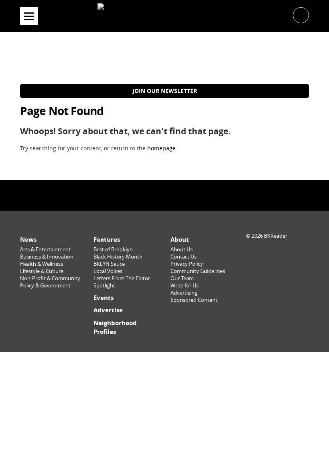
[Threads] (185, 195)
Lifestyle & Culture (41, 271)
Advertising (184, 292)
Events (103, 297)
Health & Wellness (41, 264)
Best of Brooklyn (113, 249)
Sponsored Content (194, 300)
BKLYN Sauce (109, 264)
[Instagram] (164, 195)
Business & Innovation (46, 256)
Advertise (108, 310)
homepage (161, 148)
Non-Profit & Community (50, 278)
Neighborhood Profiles (115, 327)
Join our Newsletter (164, 91)
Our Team (182, 278)
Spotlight (104, 285)
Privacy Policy (187, 264)
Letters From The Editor (121, 278)
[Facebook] (144, 195)
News (28, 239)
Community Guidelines (198, 271)
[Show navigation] (29, 16)
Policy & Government (45, 285)
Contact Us (184, 256)
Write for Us (185, 285)
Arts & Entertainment (45, 249)
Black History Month (117, 256)
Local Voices (107, 271)
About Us (182, 249)
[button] (301, 14)
